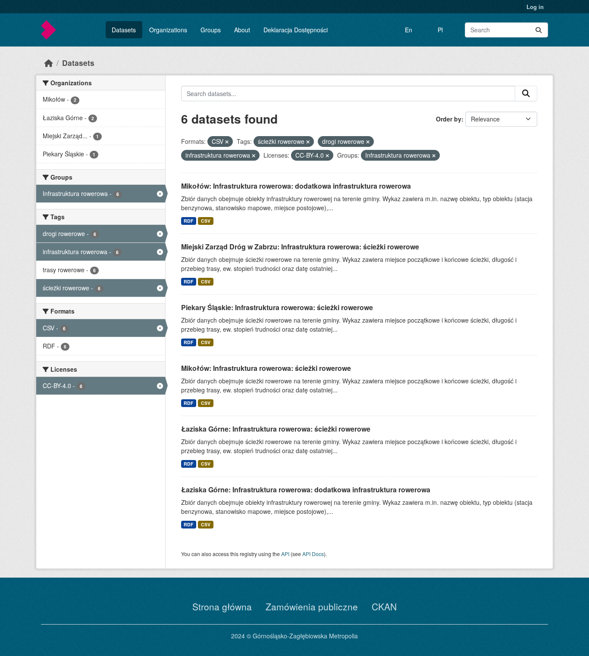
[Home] (48, 62)
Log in (535, 7)
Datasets (124, 29)
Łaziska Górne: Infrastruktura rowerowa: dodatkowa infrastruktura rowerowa (305, 489)
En (408, 29)
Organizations (168, 29)
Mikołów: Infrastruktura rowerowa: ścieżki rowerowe (266, 368)
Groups (211, 29)
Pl (440, 29)
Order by (448, 119)
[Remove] (227, 141)
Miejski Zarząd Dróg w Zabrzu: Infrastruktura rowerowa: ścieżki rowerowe (300, 247)
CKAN (384, 606)
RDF (188, 221)
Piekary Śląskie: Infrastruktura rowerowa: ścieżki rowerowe (277, 307)
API (285, 553)
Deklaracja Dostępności (295, 29)
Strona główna (222, 606)
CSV (205, 221)
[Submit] (538, 29)
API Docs (313, 553)
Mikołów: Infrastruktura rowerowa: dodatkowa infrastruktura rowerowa (296, 186)
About (242, 29)
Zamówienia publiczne (312, 606)
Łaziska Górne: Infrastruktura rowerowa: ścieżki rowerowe (275, 429)
